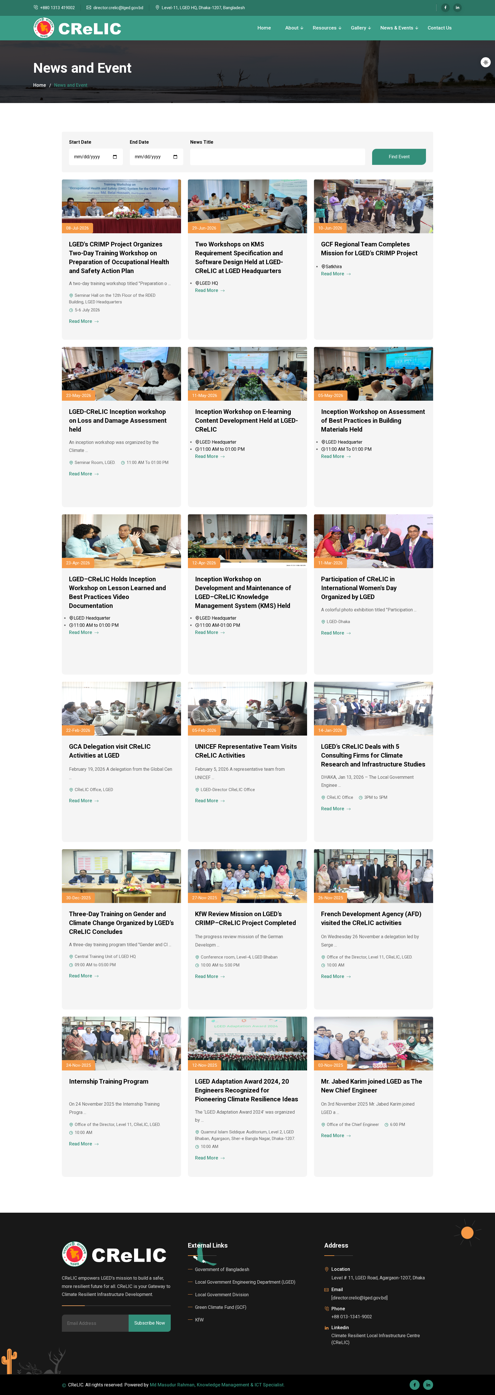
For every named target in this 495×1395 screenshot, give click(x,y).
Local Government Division (222, 1294)
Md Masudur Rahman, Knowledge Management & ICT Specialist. (217, 1385)
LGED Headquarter (218, 442)
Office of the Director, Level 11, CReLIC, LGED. (369, 957)
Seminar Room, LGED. (95, 462)
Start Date (80, 142)
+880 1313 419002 (57, 7)
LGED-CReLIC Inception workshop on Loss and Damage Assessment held (118, 420)
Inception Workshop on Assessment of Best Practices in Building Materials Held (373, 420)
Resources (325, 28)
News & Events (396, 28)
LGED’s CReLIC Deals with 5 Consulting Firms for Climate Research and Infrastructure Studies (373, 755)
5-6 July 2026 (87, 310)
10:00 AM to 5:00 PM (220, 965)
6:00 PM (397, 1124)
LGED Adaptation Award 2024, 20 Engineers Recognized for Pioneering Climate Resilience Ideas (246, 1090)
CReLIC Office (340, 797)
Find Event (399, 156)
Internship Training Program (108, 1081)
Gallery (358, 28)
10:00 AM (335, 965)
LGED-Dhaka (338, 621)
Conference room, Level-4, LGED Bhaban (239, 957)
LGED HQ (209, 283)
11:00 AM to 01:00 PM (222, 449)
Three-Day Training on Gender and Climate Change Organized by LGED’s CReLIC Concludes (121, 922)
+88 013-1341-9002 (351, 1316)
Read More (81, 321)
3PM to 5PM (375, 797)
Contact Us (440, 28)
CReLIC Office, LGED (94, 789)
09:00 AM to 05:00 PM (95, 964)
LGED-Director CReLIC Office (228, 789)
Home (264, 28)
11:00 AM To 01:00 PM (147, 462)
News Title (201, 142)
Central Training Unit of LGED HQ (105, 956)
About (291, 28)
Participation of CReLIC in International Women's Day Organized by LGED (359, 588)
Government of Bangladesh (222, 1269)
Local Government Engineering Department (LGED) (245, 1282)
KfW (199, 1320)
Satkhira (334, 266)
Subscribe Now (149, 1323)
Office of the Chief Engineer (353, 1124)
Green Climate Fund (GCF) (220, 1307)
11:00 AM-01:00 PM (220, 625)
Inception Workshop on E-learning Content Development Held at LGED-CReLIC (246, 420)
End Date (139, 142)
